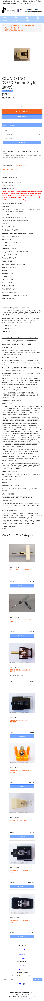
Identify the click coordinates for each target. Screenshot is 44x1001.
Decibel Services (22, 970)
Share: (4, 91)
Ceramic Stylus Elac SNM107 (20, 570)
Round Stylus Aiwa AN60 (19, 820)
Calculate (22, 142)
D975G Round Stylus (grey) (14, 30)
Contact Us (22, 958)
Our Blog (22, 954)
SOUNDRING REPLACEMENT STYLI (23, 26)
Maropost (29, 998)
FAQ (22, 965)
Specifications (20, 165)
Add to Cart (22, 112)
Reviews (6, 169)
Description (7, 165)
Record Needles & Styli (13, 28)
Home (5, 26)
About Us (22, 950)
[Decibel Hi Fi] (22, 10)
